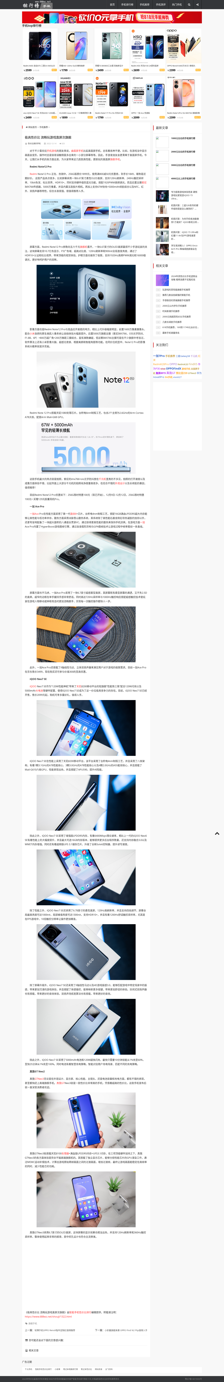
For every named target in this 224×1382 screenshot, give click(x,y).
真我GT (61, 1083)
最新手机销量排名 (171, 332)
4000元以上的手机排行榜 (183, 178)
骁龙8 (73, 513)
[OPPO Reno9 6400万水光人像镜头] (183, 45)
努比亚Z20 (181, 373)
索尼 (144, 182)
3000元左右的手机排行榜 (183, 165)
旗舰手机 (115, 159)
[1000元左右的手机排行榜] (162, 142)
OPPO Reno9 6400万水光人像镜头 (181, 65)
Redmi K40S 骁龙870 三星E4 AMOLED (39, 65)
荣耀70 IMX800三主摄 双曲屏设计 (109, 65)
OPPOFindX (173, 368)
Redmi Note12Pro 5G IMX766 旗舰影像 (183, 113)
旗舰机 (83, 247)
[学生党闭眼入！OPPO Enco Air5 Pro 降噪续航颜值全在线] (162, 249)
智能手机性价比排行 (80, 1312)
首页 (112, 4)
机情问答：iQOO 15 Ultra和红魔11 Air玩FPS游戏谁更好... (184, 235)
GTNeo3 (39, 1078)
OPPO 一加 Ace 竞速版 (140, 113)
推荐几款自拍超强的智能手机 (176, 294)
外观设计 (120, 483)
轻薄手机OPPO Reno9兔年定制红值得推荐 (55, 1330)
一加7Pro (159, 356)
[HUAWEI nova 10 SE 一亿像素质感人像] (76, 93)
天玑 (78, 686)
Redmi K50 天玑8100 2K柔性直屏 (144, 65)
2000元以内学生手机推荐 (174, 305)
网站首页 (32, 127)
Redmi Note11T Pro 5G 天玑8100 (109, 113)
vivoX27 (177, 377)
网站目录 (98, 1369)
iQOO (33, 686)
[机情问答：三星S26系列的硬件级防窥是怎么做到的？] (162, 209)
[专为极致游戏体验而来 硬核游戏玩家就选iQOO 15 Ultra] (162, 196)
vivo (162, 368)
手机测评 (161, 4)
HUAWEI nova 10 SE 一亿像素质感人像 (75, 113)
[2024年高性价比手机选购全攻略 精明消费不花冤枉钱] (162, 280)
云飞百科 (109, 1369)
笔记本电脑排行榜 (70, 1369)
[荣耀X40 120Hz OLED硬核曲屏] (76, 45)
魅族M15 (161, 373)
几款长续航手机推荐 (172, 321)
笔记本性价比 (86, 1369)
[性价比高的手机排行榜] (37, 4)
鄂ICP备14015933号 (193, 1379)
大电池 (39, 690)
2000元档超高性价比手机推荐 (176, 316)
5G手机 (168, 377)
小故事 (57, 1369)
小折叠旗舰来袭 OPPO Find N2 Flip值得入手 (126, 1330)
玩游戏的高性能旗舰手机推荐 (176, 289)
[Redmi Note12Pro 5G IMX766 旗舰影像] (183, 93)
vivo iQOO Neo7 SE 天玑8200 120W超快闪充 (41, 113)
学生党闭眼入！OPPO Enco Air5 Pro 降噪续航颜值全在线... (184, 249)
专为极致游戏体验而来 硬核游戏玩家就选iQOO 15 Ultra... (184, 195)
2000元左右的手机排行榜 (183, 151)
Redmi (33, 174)
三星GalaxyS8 (183, 356)
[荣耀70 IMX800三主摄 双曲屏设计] (112, 45)
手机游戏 (52, 150)
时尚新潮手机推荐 (171, 311)
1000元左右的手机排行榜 (183, 138)
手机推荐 (144, 4)
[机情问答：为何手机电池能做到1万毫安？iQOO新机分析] (162, 223)
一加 (142, 522)
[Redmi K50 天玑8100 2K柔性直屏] (147, 45)
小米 (32, 333)
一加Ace (34, 513)
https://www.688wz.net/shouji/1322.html (48, 1316)
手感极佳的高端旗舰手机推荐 (176, 300)
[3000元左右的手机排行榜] (162, 169)
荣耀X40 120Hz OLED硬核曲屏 (72, 65)
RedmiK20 (183, 364)
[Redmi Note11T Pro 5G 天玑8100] (112, 93)
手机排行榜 (127, 4)
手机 (80, 150)
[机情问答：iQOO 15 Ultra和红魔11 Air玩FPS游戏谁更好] (162, 236)
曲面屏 (74, 150)
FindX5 (193, 364)
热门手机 (177, 4)
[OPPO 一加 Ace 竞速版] (147, 93)
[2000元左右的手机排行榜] (162, 155)
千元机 (102, 479)
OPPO (173, 364)
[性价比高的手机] (112, 17)
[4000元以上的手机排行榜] (162, 182)
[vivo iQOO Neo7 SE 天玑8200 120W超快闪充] (40, 93)
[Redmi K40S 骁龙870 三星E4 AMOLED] (40, 45)
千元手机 (28, 1369)
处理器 (65, 1153)
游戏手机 (186, 368)
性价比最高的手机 (35, 1379)
